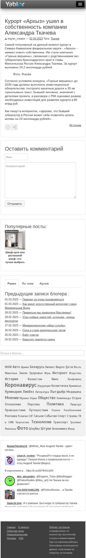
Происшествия (15, 410)
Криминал (75, 386)
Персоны (34, 404)
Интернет (60, 373)
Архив (44, 283)
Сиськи (39, 416)
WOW (8, 367)
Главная (11, 527)
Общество (47, 397)
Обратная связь (15, 531)
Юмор (71, 429)
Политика (55, 404)
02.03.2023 (36, 38)
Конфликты (74, 379)
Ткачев (55, 38)
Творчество (22, 422)
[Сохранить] (8, 127)
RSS (21, 538)
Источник (75, 125)
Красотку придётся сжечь (39, 339)
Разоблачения (72, 410)
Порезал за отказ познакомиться (43, 299)
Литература (42, 392)
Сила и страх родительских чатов (44, 330)
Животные (11, 373)
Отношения (13, 404)
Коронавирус (21, 384)
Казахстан (35, 379)
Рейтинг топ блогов (59, 527)
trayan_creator (16, 38)
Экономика (59, 429)
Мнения (12, 397)
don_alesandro (26, 476)
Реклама (11, 416)
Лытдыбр (57, 391)
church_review (26, 455)
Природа (75, 404)
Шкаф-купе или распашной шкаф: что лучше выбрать (15, 247)
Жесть (77, 367)
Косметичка (59, 386)
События (50, 416)
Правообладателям (17, 534)
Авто (16, 367)
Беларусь (37, 367)
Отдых (76, 398)
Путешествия (38, 410)
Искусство (75, 373)
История (11, 379)
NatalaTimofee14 (17, 446)
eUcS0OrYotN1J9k (28, 489)
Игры (47, 373)
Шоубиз (34, 429)
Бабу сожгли (31, 334)
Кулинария (13, 391)
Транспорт (60, 422)
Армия (25, 367)
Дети (69, 367)
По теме (28, 283)
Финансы (10, 429)
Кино (55, 379)
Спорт (62, 416)
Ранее (12, 283)
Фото (22, 428)
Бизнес (50, 367)
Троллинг (75, 422)
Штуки (45, 428)
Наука (33, 398)
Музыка (24, 398)
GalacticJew (14, 503)
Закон (23, 373)
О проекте (23, 527)
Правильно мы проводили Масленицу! (47, 312)
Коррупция (44, 386)
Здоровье (36, 373)
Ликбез (28, 391)
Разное (56, 410)
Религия (23, 416)
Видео (60, 367)
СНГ (31, 416)
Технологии (41, 421)
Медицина (73, 392)
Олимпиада (64, 398)
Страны (72, 416)
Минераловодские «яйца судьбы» (44, 325)
